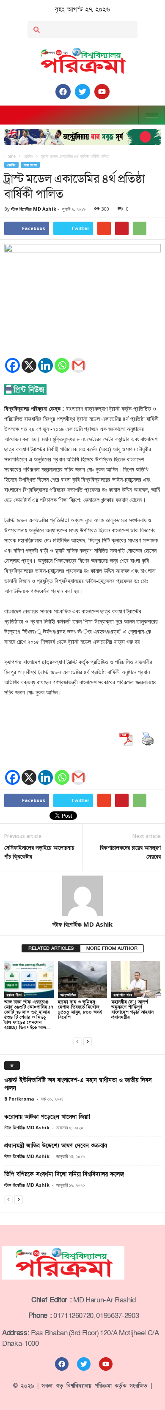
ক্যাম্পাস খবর (122, 995)
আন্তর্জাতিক (68, 995)
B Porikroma (19, 1098)
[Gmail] (78, 365)
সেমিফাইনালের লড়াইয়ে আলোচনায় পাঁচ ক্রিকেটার (39, 851)
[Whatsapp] (62, 365)
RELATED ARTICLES (51, 948)
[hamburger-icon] (151, 115)
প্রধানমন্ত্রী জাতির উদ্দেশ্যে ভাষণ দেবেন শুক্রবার (55, 1146)
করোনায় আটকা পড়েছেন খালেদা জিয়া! (47, 1117)
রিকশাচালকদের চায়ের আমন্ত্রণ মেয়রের (130, 851)
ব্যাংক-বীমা (14, 995)
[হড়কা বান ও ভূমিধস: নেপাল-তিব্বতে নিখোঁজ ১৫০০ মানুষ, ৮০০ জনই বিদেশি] (82, 979)
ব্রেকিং (11, 165)
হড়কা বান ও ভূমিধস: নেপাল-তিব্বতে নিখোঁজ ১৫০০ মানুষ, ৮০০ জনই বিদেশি (80, 1009)
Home (10, 156)
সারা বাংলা (30, 165)
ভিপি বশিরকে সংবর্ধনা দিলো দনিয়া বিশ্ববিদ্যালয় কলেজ (64, 1174)
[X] (29, 365)
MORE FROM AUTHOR (112, 948)
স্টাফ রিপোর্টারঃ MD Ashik (33, 209)
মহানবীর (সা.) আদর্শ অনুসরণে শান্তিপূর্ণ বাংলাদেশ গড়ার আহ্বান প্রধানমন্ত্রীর (132, 1009)
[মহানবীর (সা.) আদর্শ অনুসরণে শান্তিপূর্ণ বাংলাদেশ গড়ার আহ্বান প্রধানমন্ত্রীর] (136, 979)
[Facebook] (12, 365)
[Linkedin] (45, 365)
